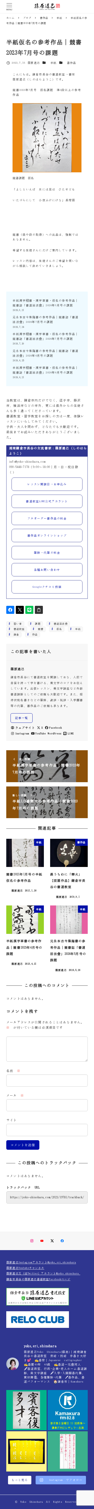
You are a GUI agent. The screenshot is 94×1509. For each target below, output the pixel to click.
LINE (70, 733)
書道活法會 (59, 623)
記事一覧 (21, 718)
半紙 (53, 62)
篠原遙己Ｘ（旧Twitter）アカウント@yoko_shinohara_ (43, 1273)
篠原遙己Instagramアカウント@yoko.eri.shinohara (41, 1262)
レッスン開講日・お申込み (47, 484)
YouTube (40, 733)
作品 (33, 634)
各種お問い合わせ (47, 569)
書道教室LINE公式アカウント (47, 501)
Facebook (55, 727)
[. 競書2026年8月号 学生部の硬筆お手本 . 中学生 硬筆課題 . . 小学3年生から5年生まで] (68, 1451)
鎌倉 (15, 634)
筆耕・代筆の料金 (47, 552)
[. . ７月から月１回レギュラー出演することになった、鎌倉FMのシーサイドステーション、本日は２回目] (68, 1410)
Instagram (22, 733)
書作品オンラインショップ (47, 535)
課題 (36, 623)
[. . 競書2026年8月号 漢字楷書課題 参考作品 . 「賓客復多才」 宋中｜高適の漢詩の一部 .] (26, 1410)
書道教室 (18, 629)
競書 (39, 629)
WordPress (54, 733)
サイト (11, 1120)
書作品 (71, 62)
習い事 (16, 623)
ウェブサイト (25, 727)
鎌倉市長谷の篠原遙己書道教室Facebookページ (38, 1279)
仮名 (58, 629)
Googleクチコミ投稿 (47, 586)
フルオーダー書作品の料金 (47, 518)
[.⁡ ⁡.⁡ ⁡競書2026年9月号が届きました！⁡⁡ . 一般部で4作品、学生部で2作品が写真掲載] (26, 1451)
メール (15, 1095)
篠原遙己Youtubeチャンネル (25, 1267)
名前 (13, 1071)
